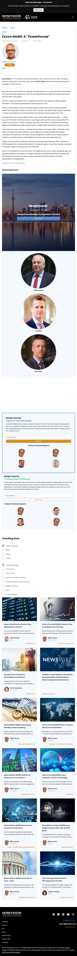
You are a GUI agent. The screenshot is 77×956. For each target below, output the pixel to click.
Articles (8, 550)
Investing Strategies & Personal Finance (18, 582)
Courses (8, 558)
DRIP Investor (16, 84)
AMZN (16, 847)
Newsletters (6, 939)
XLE (69, 847)
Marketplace (6, 935)
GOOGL (22, 847)
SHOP (67, 744)
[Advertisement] (38, 393)
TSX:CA (71, 897)
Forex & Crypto (10, 573)
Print (13, 28)
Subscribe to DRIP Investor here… (14, 163)
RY (64, 744)
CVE (65, 897)
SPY (32, 643)
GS (29, 794)
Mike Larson (52, 638)
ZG (70, 643)
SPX (68, 897)
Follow (10, 65)
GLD (19, 847)
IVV (57, 744)
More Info (38, 10)
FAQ (3, 928)
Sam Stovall (14, 638)
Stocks (8, 590)
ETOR (27, 794)
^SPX (72, 794)
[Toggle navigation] (73, 17)
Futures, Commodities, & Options (15, 577)
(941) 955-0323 (70, 927)
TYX (34, 744)
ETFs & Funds (10, 569)
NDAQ (28, 744)
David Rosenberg (38, 290)
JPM (59, 744)
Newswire (5, 942)
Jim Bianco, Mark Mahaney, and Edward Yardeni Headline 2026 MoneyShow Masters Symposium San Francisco (57, 677)
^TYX (13, 847)
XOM (39, 41)
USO (72, 847)
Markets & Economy (12, 586)
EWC (72, 744)
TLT (34, 643)
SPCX (26, 847)
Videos (8, 554)
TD (69, 744)
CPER (31, 847)
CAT (24, 897)
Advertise (5, 922)
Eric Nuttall (38, 331)
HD (26, 744)
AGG (24, 744)
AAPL (54, 744)
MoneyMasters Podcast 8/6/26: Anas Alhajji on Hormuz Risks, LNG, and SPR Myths (56, 828)
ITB (72, 643)
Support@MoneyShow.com (67, 924)
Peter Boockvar (16, 688)
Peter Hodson (38, 371)
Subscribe (38, 441)
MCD (26, 897)
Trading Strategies (11, 594)
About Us (5, 925)
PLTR (29, 897)
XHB (68, 643)
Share (5, 28)
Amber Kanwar (53, 892)
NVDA (62, 744)
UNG (67, 847)
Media (4, 932)
